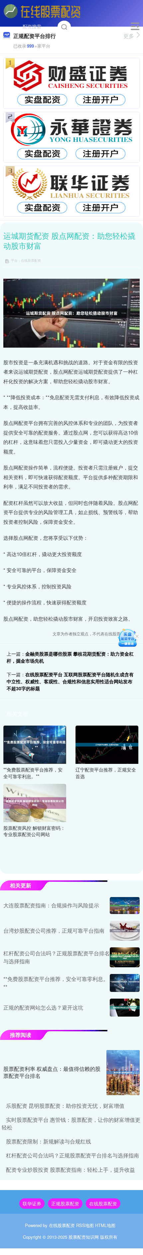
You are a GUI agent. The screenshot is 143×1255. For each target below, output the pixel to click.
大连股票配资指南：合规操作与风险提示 (51, 905)
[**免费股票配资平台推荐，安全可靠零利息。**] (34, 744)
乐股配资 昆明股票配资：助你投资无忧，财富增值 (65, 1105)
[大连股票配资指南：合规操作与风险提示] (125, 905)
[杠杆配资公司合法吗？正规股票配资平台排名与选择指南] (125, 957)
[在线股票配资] (42, 11)
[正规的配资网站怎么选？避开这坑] (125, 1008)
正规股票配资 (65, 1203)
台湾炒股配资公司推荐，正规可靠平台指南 (53, 930)
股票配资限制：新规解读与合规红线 (48, 1141)
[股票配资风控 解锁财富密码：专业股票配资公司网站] (34, 802)
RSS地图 (85, 1225)
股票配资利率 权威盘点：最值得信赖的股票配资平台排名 (51, 1072)
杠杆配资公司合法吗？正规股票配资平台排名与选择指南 (72, 1155)
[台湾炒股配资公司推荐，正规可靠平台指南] (125, 931)
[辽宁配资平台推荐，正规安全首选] (106, 744)
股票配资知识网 (84, 1237)
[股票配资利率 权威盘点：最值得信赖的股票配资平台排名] (123, 1072)
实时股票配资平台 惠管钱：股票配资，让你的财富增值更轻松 (71, 1123)
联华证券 (32, 1203)
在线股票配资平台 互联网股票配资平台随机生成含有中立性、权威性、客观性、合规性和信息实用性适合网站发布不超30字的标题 (70, 681)
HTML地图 (105, 1225)
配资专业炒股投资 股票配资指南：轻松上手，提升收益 (70, 1169)
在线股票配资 (103, 1203)
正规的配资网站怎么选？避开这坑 (43, 1007)
